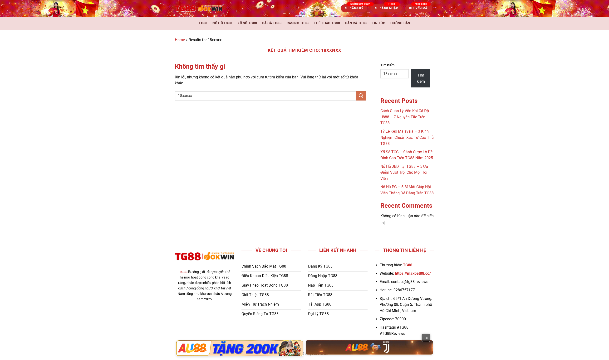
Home (180, 40)
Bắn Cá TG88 (356, 23)
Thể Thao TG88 (327, 23)
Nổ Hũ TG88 (222, 23)
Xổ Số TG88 (247, 23)
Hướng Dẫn (400, 23)
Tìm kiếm (387, 65)
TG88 (203, 23)
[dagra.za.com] (198, 8)
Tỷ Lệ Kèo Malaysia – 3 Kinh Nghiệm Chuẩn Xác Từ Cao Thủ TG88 (407, 137)
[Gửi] (361, 96)
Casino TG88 (298, 23)
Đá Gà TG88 (271, 23)
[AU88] (239, 348)
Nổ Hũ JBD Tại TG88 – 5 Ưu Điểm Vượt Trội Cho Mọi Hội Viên (404, 172)
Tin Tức (378, 23)
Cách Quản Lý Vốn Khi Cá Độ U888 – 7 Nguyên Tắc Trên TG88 (404, 117)
